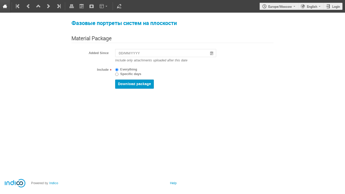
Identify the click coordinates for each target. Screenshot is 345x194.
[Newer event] (48, 6)
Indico (53, 183)
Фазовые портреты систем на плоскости (124, 23)
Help (173, 183)
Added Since (99, 53)
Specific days (130, 74)
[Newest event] (58, 6)
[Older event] (28, 6)
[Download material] (92, 6)
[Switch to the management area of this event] (119, 6)
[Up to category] (38, 6)
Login (336, 6)
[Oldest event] (18, 6)
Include (103, 69)
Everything (128, 69)
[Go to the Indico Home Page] (5, 6)
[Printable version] (71, 6)
